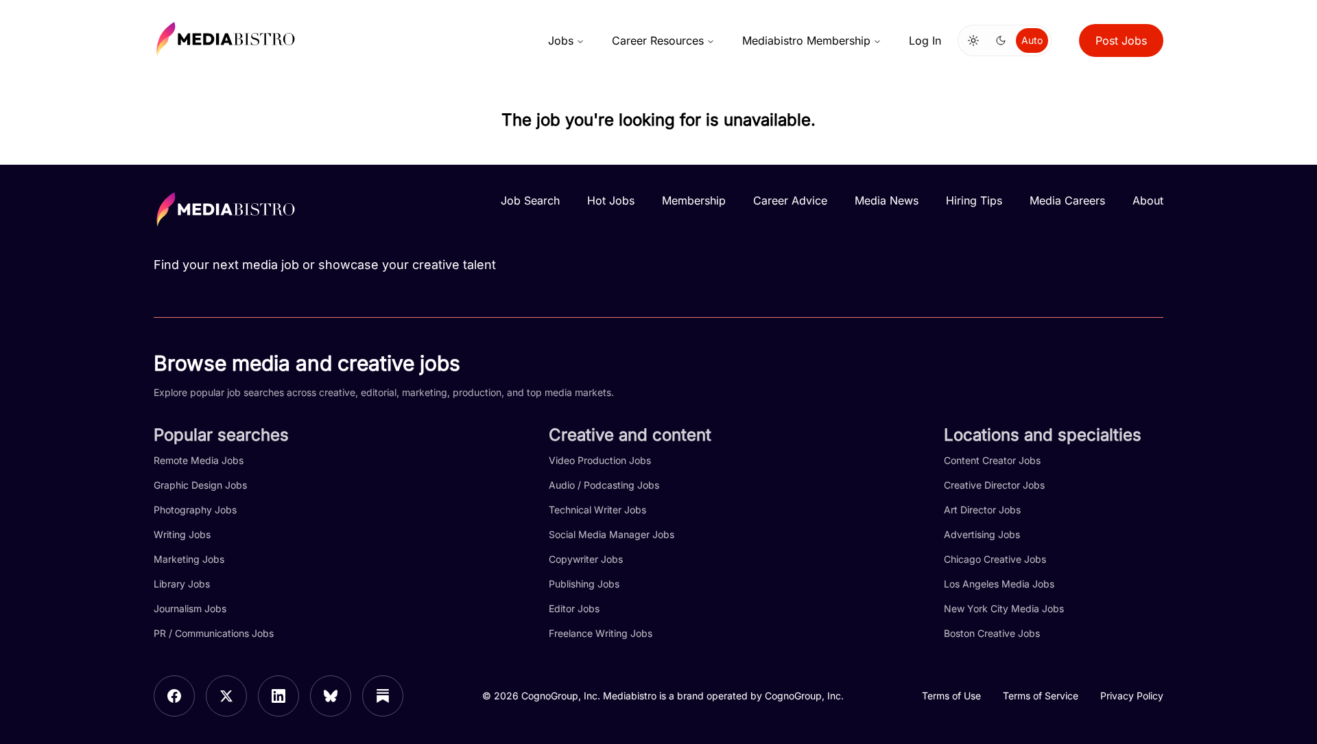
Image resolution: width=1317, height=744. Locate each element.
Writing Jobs (182, 534)
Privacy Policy (1131, 695)
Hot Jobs (610, 200)
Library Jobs (182, 584)
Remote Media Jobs (199, 460)
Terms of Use (951, 695)
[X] (226, 696)
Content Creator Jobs (992, 460)
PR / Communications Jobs (214, 633)
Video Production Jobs (600, 460)
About (1147, 200)
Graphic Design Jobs (200, 485)
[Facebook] (174, 696)
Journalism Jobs (190, 608)
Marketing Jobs (189, 559)
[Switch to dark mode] (1000, 40)
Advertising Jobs (982, 534)
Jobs (560, 40)
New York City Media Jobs (1004, 608)
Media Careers (1067, 200)
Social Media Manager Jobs (611, 534)
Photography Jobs (195, 509)
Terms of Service (1040, 695)
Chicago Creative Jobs (995, 559)
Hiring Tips (974, 200)
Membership (694, 200)
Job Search (530, 200)
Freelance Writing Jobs (600, 633)
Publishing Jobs (584, 584)
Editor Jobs (574, 608)
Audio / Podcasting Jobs (604, 485)
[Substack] (382, 696)
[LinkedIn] (278, 696)
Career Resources (658, 40)
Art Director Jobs (982, 509)
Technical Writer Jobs (597, 509)
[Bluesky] (330, 696)
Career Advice (790, 200)
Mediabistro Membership (806, 40)
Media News (886, 200)
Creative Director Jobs (994, 485)
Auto (1032, 40)
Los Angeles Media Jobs (999, 584)
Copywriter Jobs (586, 559)
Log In (925, 40)
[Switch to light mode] (973, 40)
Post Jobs (1121, 40)
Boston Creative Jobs (992, 633)
